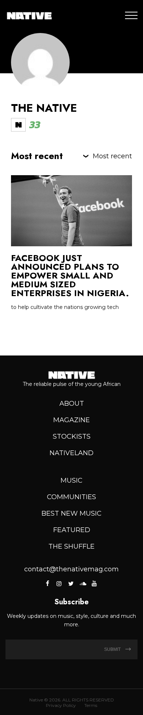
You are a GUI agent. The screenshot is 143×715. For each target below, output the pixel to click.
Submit (113, 649)
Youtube (94, 583)
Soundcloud (82, 583)
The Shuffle (71, 546)
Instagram (59, 583)
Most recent (112, 156)
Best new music (71, 513)
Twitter (71, 583)
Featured (71, 530)
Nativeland (72, 453)
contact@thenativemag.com (71, 569)
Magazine (71, 420)
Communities (71, 497)
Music (71, 480)
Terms (90, 705)
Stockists (72, 436)
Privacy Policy (61, 705)
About (71, 403)
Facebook (48, 583)
